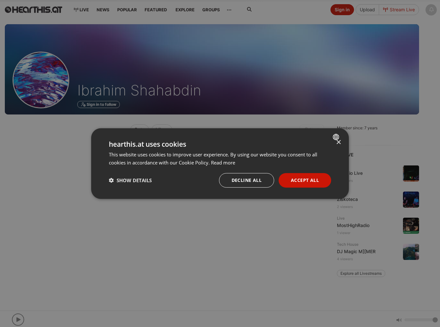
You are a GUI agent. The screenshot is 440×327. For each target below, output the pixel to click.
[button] (130, 180)
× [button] (338, 142)
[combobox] (337, 137)
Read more (223, 162)
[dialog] (220, 163)
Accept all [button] (305, 180)
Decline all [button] (247, 180)
